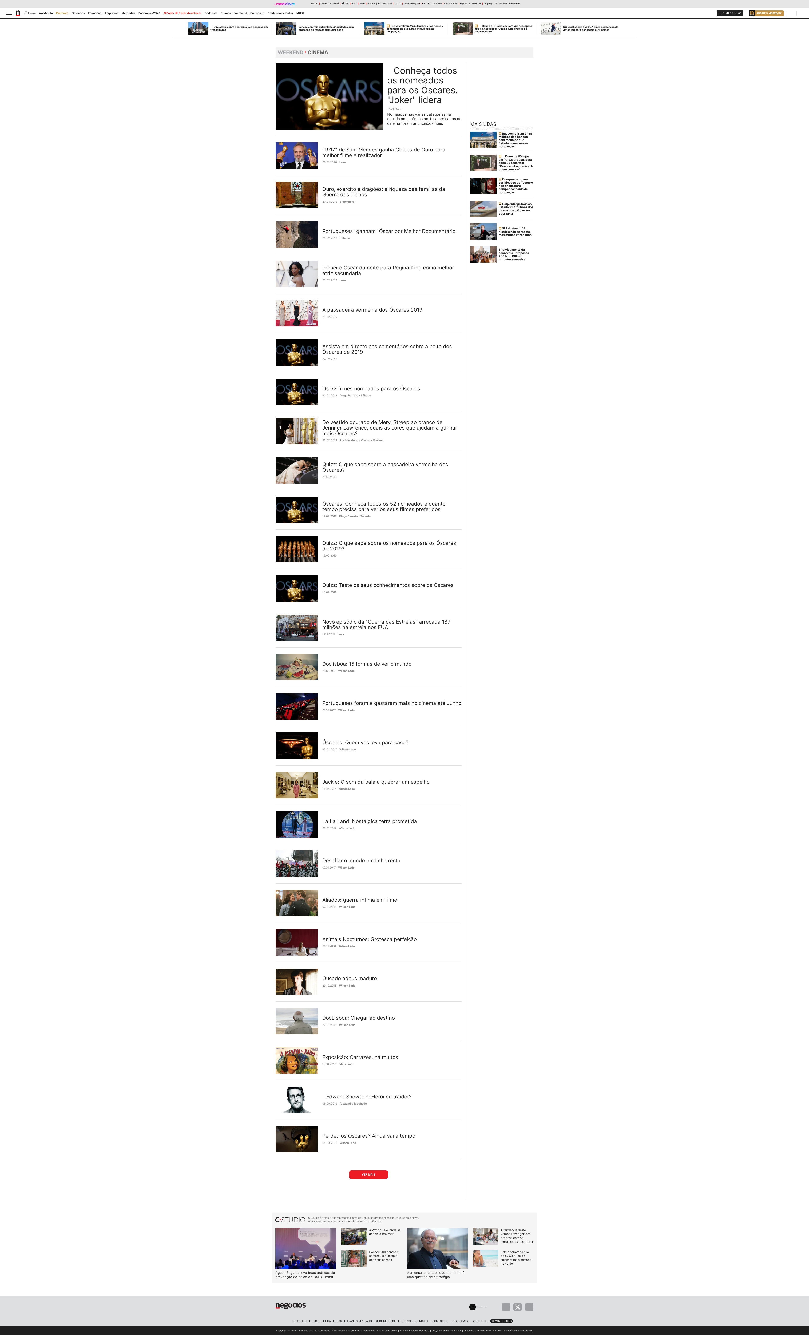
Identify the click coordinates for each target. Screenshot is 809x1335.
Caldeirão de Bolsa (280, 13)
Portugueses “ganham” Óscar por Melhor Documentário (388, 231)
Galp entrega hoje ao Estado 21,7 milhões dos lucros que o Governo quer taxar (516, 208)
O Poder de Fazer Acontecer (182, 13)
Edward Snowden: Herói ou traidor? (369, 1097)
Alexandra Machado (353, 1103)
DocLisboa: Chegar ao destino (358, 1018)
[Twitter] (517, 1307)
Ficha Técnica (333, 1321)
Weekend (240, 13)
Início (32, 13)
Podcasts (211, 13)
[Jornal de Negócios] (291, 1306)
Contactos (440, 1321)
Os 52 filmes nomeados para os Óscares (371, 389)
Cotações (78, 13)
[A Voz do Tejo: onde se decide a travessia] (354, 1236)
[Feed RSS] (529, 1307)
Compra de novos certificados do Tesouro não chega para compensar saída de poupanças (516, 185)
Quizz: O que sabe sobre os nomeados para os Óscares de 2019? (389, 546)
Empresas (111, 13)
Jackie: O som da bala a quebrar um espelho (376, 782)
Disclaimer (460, 1321)
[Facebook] (506, 1307)
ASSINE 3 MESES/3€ (769, 13)
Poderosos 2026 (149, 13)
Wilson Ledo (346, 670)
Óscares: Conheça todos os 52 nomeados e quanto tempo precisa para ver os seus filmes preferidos (384, 506)
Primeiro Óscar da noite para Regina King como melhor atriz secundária (388, 270)
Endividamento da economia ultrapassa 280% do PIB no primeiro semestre (514, 254)
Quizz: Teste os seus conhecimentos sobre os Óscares (388, 585)
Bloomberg (347, 201)
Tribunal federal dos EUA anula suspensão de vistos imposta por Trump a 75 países (590, 28)
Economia (95, 13)
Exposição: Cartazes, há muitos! (361, 1057)
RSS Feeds (479, 1321)
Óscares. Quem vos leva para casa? (365, 742)
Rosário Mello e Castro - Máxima (361, 440)
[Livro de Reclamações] (477, 1307)
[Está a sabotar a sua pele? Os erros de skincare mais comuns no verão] (485, 1258)
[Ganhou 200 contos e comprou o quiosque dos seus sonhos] (354, 1258)
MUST (300, 13)
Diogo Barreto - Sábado (355, 395)
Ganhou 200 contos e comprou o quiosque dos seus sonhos (384, 1255)
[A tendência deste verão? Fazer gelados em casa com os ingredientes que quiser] (485, 1236)
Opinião (226, 13)
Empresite (257, 13)
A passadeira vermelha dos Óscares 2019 (372, 310)
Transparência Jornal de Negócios (371, 1321)
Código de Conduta (414, 1321)
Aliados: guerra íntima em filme (359, 900)
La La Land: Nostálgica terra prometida (369, 821)
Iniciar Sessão (730, 13)
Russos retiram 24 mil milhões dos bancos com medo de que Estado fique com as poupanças (415, 28)
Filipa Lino (345, 1064)
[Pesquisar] (792, 13)
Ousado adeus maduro (349, 978)
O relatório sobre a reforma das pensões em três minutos (239, 28)
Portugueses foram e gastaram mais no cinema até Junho (391, 703)
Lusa (342, 162)
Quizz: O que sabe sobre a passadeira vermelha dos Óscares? (385, 467)
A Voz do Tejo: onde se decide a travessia (384, 1232)
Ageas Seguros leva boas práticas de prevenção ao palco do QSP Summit (305, 1275)
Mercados (128, 13)
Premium (62, 13)
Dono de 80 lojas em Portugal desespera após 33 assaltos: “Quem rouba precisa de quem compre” (503, 28)
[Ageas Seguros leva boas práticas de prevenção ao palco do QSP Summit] (305, 1248)
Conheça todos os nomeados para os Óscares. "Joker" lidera (422, 85)
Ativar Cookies (501, 1321)
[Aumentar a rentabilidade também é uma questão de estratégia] (437, 1248)
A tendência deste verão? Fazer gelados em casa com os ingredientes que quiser (517, 1235)
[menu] (9, 13)
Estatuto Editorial (305, 1321)
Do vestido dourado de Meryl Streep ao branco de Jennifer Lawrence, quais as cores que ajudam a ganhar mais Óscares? (389, 428)
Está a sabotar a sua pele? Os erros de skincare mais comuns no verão (516, 1257)
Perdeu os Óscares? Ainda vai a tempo (368, 1136)
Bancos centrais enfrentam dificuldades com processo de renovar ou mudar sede (326, 28)
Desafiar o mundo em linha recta (361, 860)
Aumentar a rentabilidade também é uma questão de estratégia (435, 1275)
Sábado (345, 238)
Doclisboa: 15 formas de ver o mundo (366, 664)
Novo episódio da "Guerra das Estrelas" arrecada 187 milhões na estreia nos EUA (386, 624)
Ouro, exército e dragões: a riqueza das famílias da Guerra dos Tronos (383, 192)
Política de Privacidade (519, 1330)
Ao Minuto (46, 13)
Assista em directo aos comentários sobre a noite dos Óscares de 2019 (387, 349)
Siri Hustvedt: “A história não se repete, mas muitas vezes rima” (516, 231)
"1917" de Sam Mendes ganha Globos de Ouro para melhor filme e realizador (383, 152)
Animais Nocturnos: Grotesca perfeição (369, 939)
